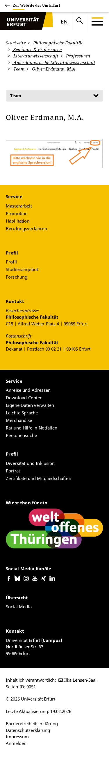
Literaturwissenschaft (35, 56)
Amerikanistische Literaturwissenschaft (53, 62)
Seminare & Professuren (37, 49)
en (64, 21)
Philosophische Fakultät (57, 43)
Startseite (16, 43)
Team (18, 69)
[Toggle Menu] (97, 21)
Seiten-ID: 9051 (21, 687)
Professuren (77, 56)
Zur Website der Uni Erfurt (36, 5)
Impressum (17, 736)
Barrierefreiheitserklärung (32, 723)
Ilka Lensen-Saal (80, 680)
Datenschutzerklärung (28, 730)
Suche (79, 21)
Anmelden (16, 743)
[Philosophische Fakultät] (22, 21)
